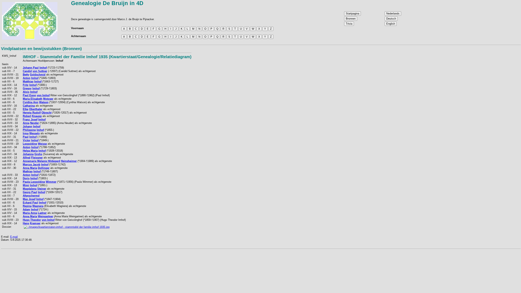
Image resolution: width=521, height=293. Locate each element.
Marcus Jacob (31, 164)
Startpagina (352, 13)
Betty (26, 74)
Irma (25, 133)
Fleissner (37, 157)
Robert (27, 116)
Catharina (29, 105)
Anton (26, 78)
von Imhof (43, 95)
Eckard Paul (30, 202)
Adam (26, 209)
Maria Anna (30, 212)
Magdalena (29, 188)
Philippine (29, 129)
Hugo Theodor (32, 219)
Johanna (28, 154)
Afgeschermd (31, 195)
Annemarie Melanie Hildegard (41, 161)
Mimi (26, 185)
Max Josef (29, 199)
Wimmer (51, 181)
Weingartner (45, 216)
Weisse (42, 143)
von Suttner (40, 71)
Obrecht (46, 112)
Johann (27, 126)
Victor (26, 140)
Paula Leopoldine (34, 181)
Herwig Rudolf (32, 112)
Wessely (34, 133)
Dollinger (43, 167)
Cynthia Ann (30, 102)
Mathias (28, 171)
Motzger (48, 98)
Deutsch (391, 18)
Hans (26, 223)
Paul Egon (29, 95)
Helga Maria (30, 150)
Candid (27, 71)
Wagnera (37, 206)
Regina (27, 206)
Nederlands (393, 13)
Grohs (38, 154)
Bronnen (351, 18)
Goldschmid (37, 74)
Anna (26, 123)
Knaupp (37, 116)
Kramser (35, 223)
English (390, 23)
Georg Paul (30, 192)
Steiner (41, 188)
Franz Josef (30, 119)
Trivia (349, 23)
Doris (26, 178)
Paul (25, 136)
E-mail (14, 236)
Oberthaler (35, 109)
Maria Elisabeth (32, 98)
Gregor (27, 88)
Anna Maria (30, 167)
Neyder (34, 123)
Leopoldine (30, 143)
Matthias (28, 81)
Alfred (26, 157)
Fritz (25, 84)
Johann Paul (31, 67)
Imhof (43, 67)
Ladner (42, 212)
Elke (25, 109)
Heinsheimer (69, 161)
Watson (43, 102)
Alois (26, 91)
